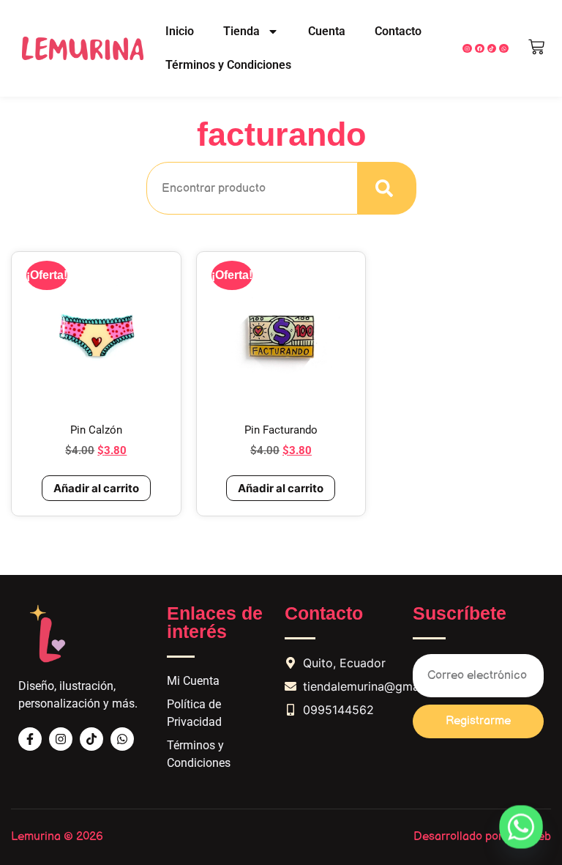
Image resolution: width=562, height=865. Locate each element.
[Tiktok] (91, 739)
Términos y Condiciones (228, 65)
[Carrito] (536, 47)
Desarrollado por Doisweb (482, 837)
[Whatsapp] (122, 739)
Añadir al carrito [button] (96, 488)
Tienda (241, 31)
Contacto (398, 31)
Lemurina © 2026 (57, 837)
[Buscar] (387, 188)
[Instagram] (467, 48)
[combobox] (252, 188)
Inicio (179, 31)
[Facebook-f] (30, 739)
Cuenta (326, 31)
